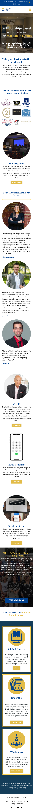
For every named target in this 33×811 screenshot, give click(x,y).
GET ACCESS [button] (16, 543)
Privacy (13, 804)
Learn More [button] (16, 481)
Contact (7, 801)
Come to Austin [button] (16, 771)
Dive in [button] (16, 668)
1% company (12, 783)
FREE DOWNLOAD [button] (16, 600)
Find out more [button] (16, 722)
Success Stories (17, 801)
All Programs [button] (16, 182)
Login (26, 801)
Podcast (20, 804)
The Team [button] (16, 425)
